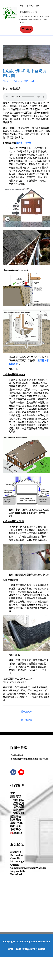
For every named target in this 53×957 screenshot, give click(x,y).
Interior (8, 81)
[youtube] (21, 772)
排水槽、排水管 (23, 143)
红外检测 (18, 803)
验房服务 (18, 800)
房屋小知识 (17, 823)
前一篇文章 (26, 711)
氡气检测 (18, 806)
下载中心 (15, 829)
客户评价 (15, 826)
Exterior (17, 81)
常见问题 (18, 813)
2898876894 (17, 755)
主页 (13, 793)
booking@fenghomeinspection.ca (29, 758)
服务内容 (15, 796)
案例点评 (18, 810)
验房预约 (15, 819)
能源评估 (15, 816)
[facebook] (14, 772)
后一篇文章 (26, 719)
